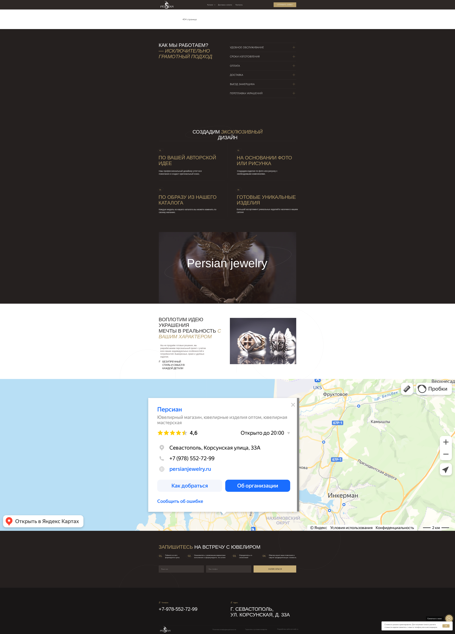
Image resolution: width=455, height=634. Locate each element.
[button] (285, 4)
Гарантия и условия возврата (256, 629)
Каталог (210, 5)
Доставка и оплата (225, 5)
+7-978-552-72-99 (178, 609)
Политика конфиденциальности (224, 629)
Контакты (239, 5)
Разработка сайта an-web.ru (287, 629)
